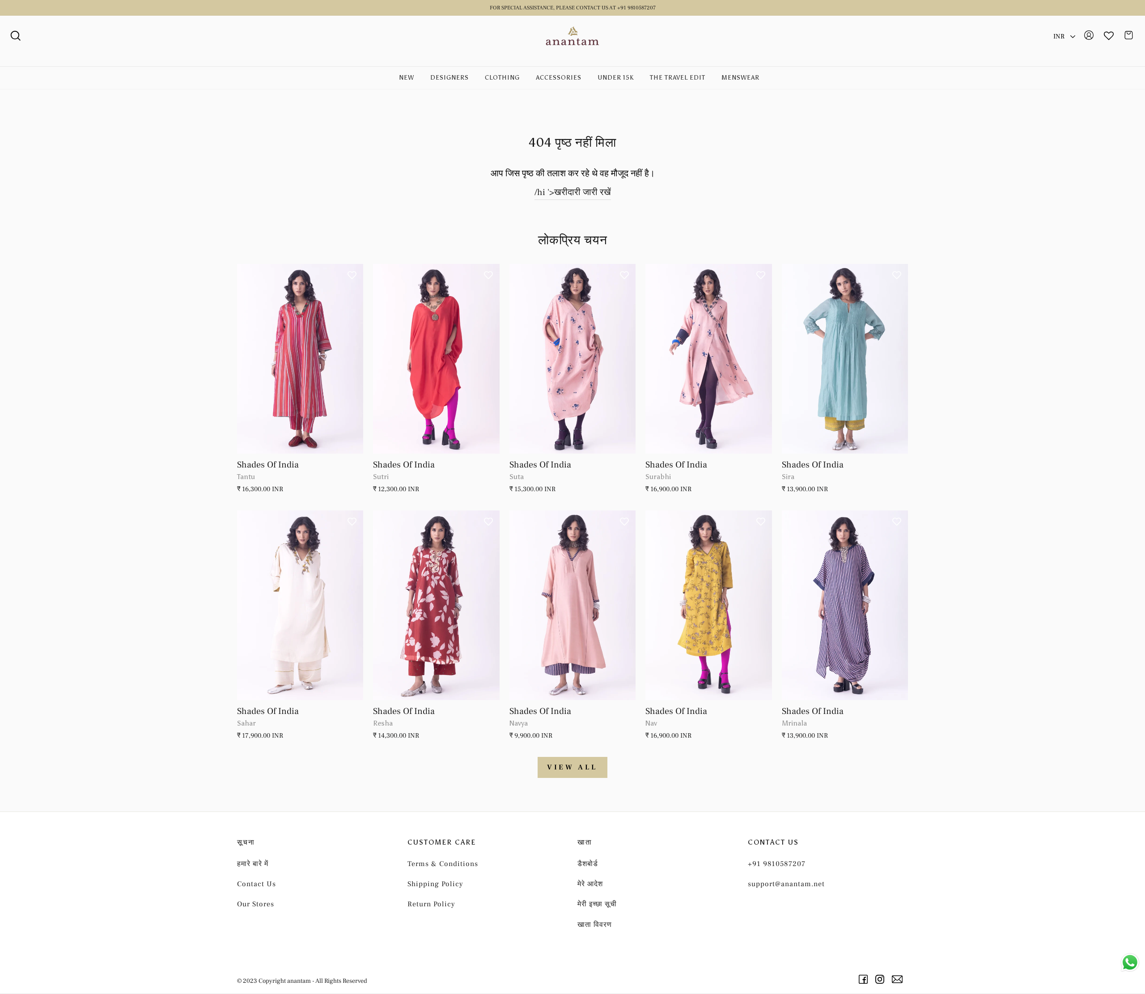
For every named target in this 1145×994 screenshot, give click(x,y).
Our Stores (255, 904)
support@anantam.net (786, 883)
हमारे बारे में (252, 863)
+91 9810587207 (777, 863)
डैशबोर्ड (587, 863)
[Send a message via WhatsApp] (1130, 962)
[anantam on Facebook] (865, 979)
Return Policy (431, 904)
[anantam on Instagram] (881, 979)
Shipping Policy (435, 883)
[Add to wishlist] (352, 275)
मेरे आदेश (590, 883)
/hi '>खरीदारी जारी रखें (572, 192)
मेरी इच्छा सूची (597, 904)
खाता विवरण (594, 924)
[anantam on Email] (899, 979)
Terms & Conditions (442, 863)
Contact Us (256, 883)
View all (572, 767)
